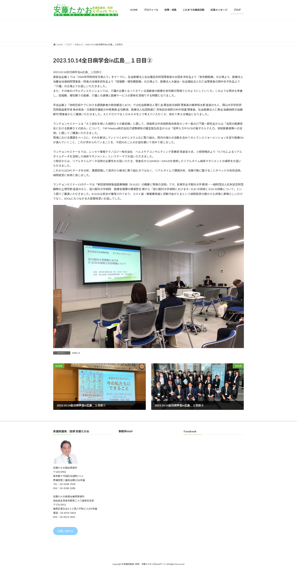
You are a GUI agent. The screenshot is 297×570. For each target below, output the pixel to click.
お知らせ (76, 353)
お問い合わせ (65, 531)
